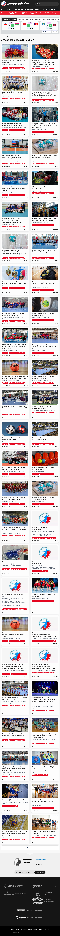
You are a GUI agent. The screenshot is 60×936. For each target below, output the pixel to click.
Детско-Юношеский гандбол (35, 13)
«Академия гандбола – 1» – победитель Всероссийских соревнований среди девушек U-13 (14, 252)
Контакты (39, 864)
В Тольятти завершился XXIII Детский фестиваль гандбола (15, 698)
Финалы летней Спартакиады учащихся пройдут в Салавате (12, 124)
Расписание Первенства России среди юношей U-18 (43, 314)
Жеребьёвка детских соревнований (14, 562)
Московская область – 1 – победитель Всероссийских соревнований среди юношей (12, 220)
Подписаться (40, 872)
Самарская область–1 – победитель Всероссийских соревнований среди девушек (14, 188)
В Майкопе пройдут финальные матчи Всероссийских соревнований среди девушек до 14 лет (15, 833)
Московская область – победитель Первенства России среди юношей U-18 (44, 252)
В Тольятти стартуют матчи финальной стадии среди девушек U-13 (44, 283)
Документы (40, 929)
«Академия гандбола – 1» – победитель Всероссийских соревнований (11, 157)
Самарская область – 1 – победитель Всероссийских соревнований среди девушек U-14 (44, 125)
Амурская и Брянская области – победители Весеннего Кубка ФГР (43, 801)
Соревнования (18, 9)
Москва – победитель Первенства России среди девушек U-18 (13, 498)
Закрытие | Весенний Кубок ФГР (13, 800)
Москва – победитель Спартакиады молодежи (44, 595)
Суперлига (4, 13)
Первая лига (47, 13)
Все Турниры (46, 32)
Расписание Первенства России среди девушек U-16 (43, 377)
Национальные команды (32, 9)
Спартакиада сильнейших (9, 19)
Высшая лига (24, 13)
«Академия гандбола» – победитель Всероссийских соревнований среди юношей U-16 (14, 768)
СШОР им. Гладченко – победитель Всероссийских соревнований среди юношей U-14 (14, 346)
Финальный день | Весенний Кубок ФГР (43, 767)
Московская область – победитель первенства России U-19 (14, 468)
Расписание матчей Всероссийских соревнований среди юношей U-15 (14, 282)
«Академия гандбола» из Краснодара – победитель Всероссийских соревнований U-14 (44, 735)
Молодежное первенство (13, 13)
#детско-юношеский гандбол (16, 68)
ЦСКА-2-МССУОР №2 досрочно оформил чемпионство (13, 314)
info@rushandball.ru (41, 859)
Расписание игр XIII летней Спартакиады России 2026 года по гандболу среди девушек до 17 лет (44, 93)
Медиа (45, 9)
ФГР (2, 9)
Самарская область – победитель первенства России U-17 (43, 407)
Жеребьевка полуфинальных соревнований (41, 528)
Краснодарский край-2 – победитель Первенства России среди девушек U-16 (44, 346)
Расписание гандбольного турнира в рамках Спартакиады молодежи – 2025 (14, 634)
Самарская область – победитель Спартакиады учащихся (13, 93)
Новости (8, 9)
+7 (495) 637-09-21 (41, 862)
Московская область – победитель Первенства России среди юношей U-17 (15, 408)
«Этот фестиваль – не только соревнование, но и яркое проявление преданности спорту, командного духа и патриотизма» (45, 700)
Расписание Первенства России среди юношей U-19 (43, 468)
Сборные (30, 929)
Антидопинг (55, 13)
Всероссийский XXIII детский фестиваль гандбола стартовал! (13, 735)
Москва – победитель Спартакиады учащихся (14, 61)
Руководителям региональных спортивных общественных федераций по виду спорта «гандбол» (44, 634)
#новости (5, 68)
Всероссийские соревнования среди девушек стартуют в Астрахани (44, 219)
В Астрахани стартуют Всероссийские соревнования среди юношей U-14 (15, 377)
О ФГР (12, 929)
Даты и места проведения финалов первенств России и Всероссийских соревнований (14, 529)
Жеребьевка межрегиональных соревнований (42, 562)
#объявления (52, 538)
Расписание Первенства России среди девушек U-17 (43, 438)
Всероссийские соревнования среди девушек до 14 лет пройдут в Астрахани (44, 157)
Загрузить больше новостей (30, 848)
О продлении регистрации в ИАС (13, 594)
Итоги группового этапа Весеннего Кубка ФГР (43, 832)
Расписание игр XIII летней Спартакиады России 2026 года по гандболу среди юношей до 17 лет (43, 62)
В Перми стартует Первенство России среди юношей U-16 (45, 188)
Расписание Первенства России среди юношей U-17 (13, 438)
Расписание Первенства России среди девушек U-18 (43, 498)
